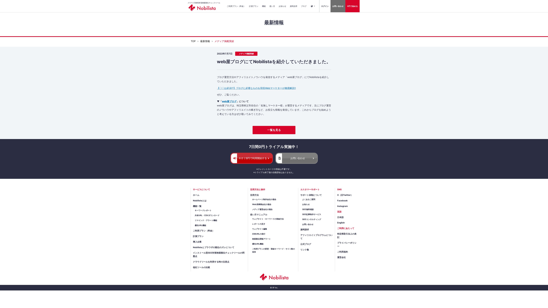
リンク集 (304, 249)
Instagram (342, 206)
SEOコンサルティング (311, 219)
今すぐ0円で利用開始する (253, 158)
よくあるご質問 (308, 199)
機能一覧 (197, 206)
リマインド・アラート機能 (206, 220)
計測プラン (253, 6)
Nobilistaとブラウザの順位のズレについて (213, 247)
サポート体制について (311, 195)
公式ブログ (305, 244)
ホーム (196, 195)
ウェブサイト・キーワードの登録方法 (268, 219)
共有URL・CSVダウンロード (207, 215)
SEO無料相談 (308, 209)
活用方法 (254, 195)
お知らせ (282, 6)
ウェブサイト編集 (259, 229)
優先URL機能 (200, 225)
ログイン (325, 6)
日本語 (340, 217)
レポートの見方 (258, 224)
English (341, 222)
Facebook (342, 200)
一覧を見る (274, 130)
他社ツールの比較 (201, 267)
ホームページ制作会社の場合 (264, 199)
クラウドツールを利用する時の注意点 (211, 262)
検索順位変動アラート (261, 239)
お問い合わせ (337, 6)
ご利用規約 (342, 252)
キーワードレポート (203, 210)
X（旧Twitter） (345, 195)
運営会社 (341, 257)
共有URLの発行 (258, 234)
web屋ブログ (229, 101)
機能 (264, 6)
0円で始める (352, 6)
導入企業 (197, 242)
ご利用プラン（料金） (236, 6)
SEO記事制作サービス (311, 214)
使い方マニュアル (258, 214)
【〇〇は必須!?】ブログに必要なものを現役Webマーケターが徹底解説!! (256, 88)
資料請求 (293, 6)
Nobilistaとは (199, 200)
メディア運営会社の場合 (262, 209)
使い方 (272, 6)
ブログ (304, 6)
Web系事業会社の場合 (261, 204)
